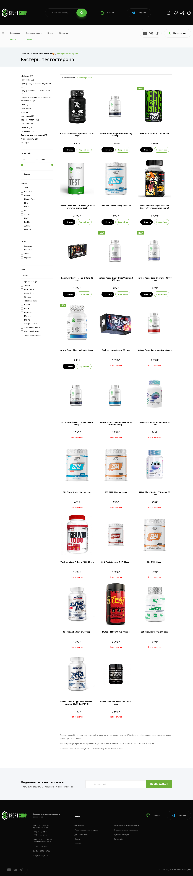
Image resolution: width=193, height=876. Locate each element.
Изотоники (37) (28, 116)
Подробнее (84, 150)
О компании (14, 33)
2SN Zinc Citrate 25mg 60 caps (77, 492)
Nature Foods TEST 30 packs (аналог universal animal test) (77, 206)
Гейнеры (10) (26, 127)
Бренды (12, 39)
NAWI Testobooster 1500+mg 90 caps (154, 423)
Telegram (142, 13)
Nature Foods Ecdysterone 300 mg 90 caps (116, 134)
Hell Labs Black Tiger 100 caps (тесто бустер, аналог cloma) (154, 206)
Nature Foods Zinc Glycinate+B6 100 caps (154, 279)
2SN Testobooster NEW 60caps (116, 562)
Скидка (27, 174)
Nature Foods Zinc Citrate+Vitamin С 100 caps (116, 279)
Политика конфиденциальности (126, 825)
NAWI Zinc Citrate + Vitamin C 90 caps (154, 493)
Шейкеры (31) (27, 76)
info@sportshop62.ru (40, 856)
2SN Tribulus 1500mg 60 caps (154, 632)
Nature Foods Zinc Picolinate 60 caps (77, 350)
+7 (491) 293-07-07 (40, 832)
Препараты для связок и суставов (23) (36, 85)
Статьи (50, 33)
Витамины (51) (27, 131)
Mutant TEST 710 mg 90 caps (116, 632)
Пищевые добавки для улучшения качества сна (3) (36, 99)
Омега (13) (25, 104)
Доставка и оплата (33, 33)
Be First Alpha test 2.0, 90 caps (77, 632)
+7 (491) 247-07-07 (40, 846)
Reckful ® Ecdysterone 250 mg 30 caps (77, 279)
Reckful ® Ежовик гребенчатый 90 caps (77, 134)
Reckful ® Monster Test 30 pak (154, 133)
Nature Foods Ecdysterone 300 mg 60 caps (77, 423)
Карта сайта (118, 839)
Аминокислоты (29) (29, 139)
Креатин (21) (26, 112)
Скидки (29, 39)
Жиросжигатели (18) (30, 120)
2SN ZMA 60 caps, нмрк (116, 492)
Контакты (63, 33)
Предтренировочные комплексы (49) (35, 92)
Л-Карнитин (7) (27, 108)
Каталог (110, 13)
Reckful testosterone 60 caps (116, 350)
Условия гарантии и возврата (86, 830)
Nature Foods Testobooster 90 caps (155, 350)
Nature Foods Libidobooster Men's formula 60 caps (116, 423)
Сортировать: (68, 77)
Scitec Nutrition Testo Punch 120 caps (115, 702)
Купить (70, 150)
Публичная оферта (121, 834)
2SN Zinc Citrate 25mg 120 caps (116, 205)
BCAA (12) (25, 142)
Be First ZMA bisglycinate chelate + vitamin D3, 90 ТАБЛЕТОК (77, 702)
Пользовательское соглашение (126, 830)
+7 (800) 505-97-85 (40, 835)
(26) (34, 135)
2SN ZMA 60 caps (155, 562)
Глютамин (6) (27, 123)
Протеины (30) (27, 80)
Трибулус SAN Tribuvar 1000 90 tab (77, 562)
